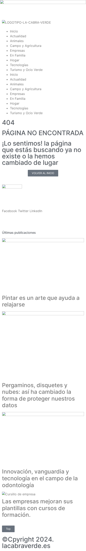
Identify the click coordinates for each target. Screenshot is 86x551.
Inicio (14, 31)
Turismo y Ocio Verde (26, 70)
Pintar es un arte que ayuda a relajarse (41, 301)
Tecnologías (19, 65)
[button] (9, 211)
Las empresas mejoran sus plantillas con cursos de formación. (37, 508)
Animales (17, 41)
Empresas (17, 50)
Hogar (14, 60)
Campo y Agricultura (25, 46)
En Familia (17, 55)
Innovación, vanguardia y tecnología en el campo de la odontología (40, 478)
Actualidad (18, 36)
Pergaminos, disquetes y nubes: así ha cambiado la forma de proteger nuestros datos (38, 395)
